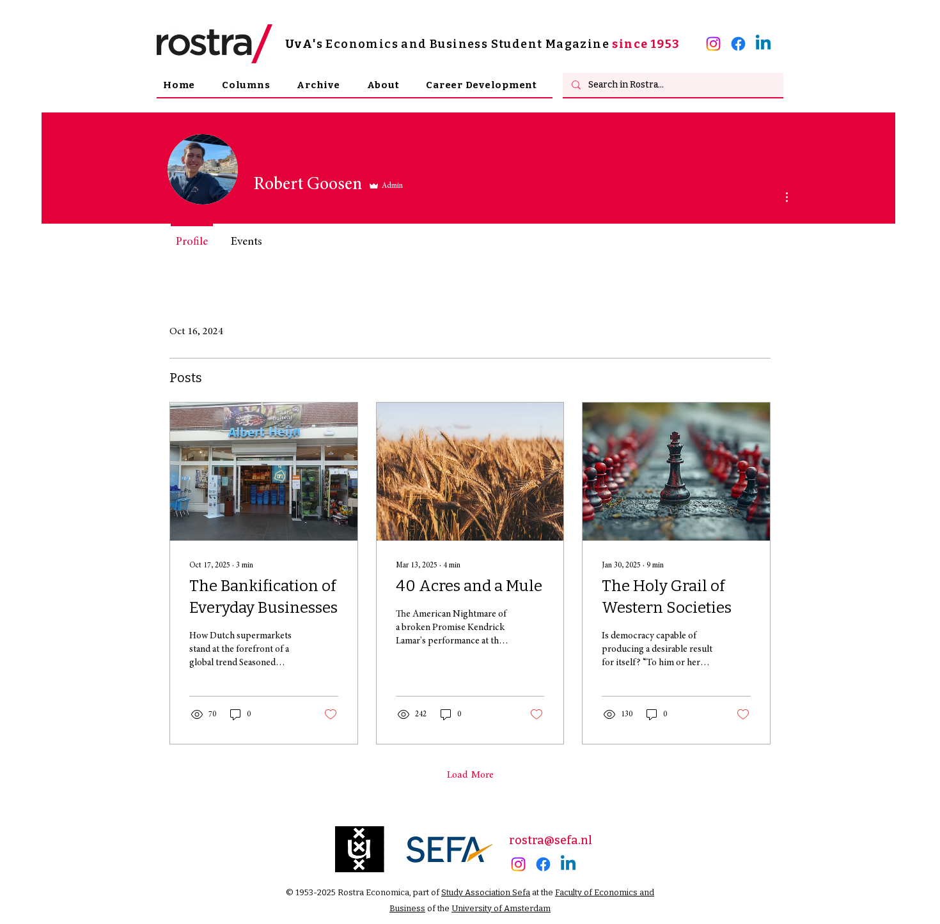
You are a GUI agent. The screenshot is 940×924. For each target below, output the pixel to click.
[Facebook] (738, 44)
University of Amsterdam (501, 908)
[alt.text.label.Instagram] (713, 44)
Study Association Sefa (485, 892)
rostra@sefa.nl (550, 840)
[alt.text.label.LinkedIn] (763, 44)
